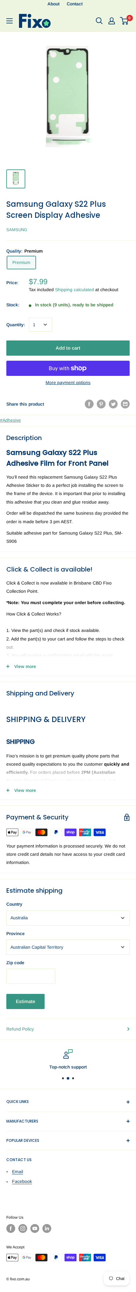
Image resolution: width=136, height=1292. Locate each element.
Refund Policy (20, 1029)
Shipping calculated (74, 289)
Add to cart (68, 348)
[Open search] (99, 20)
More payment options (68, 382)
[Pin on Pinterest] (101, 404)
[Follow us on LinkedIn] (46, 1228)
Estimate (25, 1001)
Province (15, 933)
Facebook (22, 1181)
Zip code (15, 962)
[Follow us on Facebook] (10, 1228)
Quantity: (15, 324)
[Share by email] (125, 404)
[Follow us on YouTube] (34, 1228)
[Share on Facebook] (89, 404)
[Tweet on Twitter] (113, 404)
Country (14, 904)
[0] (124, 21)
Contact (75, 3)
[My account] (111, 20)
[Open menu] (9, 20)
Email (17, 1171)
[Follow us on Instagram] (22, 1228)
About (53, 3)
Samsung (16, 229)
